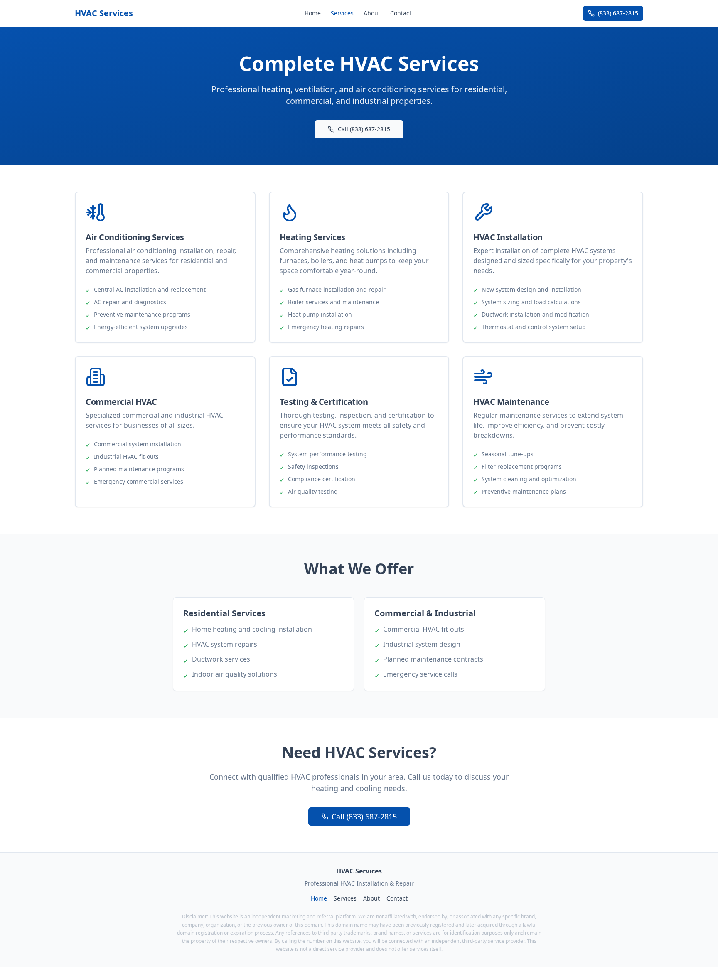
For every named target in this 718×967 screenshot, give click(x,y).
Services (342, 13)
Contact (400, 13)
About (372, 13)
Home (313, 13)
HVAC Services (104, 13)
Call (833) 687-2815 (364, 129)
